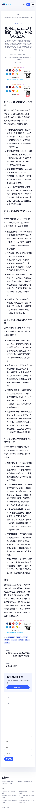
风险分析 (27, 640)
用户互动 (25, 637)
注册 (28, 4)
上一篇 (7, 697)
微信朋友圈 (14, 640)
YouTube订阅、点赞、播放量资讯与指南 (26, 796)
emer (15, 54)
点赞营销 (21, 640)
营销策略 (19, 637)
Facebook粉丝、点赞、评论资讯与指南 (26, 792)
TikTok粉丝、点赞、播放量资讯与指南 (9, 796)
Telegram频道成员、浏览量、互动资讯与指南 (26, 801)
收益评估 (7, 643)
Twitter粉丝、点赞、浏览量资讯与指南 (9, 801)
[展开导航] (33, 4)
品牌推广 (7, 640)
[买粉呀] (6, 4)
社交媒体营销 (11, 637)
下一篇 (7, 703)
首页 (18, 14)
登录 (24, 4)
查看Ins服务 (18, 687)
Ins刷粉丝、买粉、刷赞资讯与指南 (9, 792)
